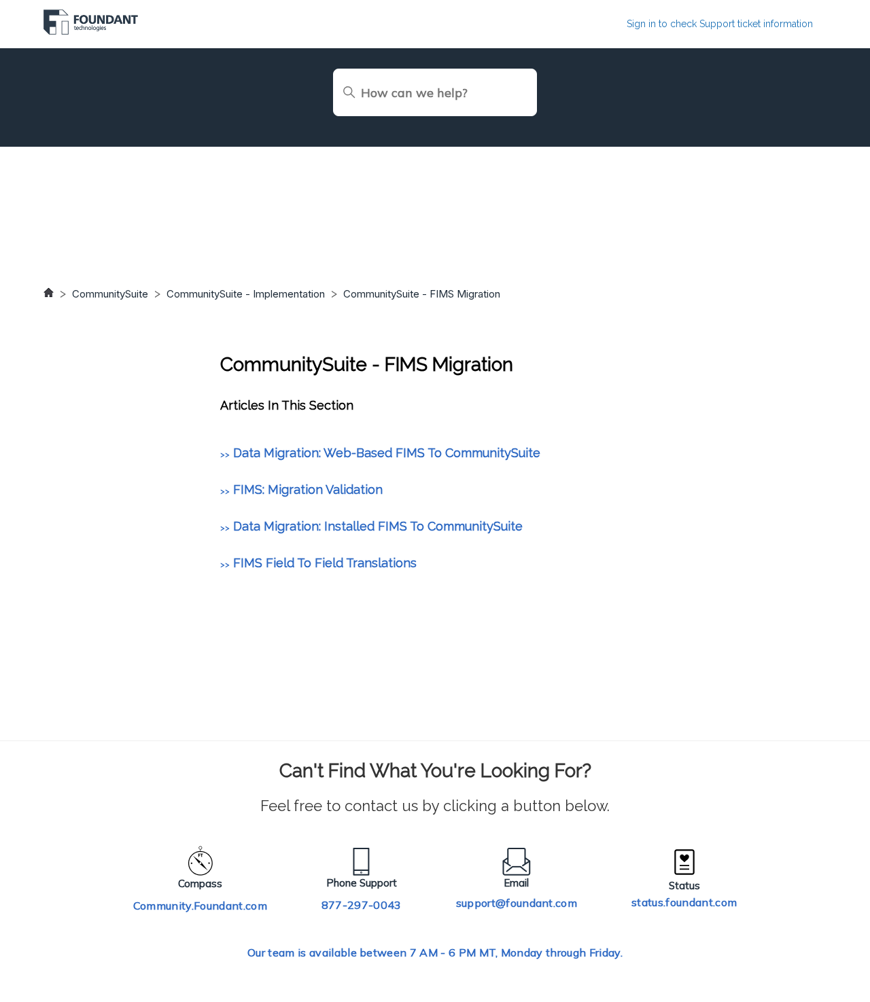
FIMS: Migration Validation (308, 489)
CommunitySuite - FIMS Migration (421, 293)
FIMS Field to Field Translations (325, 563)
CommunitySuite (110, 293)
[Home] (91, 31)
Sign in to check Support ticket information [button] (720, 23)
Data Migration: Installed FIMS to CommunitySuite (378, 526)
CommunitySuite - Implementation (246, 293)
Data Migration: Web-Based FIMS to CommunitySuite (386, 453)
